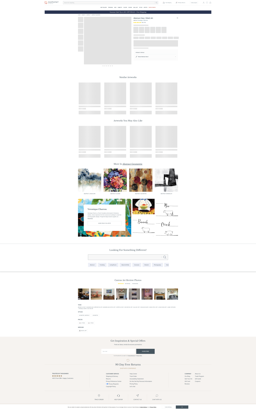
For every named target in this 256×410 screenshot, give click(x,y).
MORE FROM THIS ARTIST (104, 223)
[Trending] (102, 265)
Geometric (95, 315)
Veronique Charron (142, 20)
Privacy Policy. (139, 355)
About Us (197, 374)
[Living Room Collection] (113, 265)
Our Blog (187, 376)
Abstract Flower (115, 193)
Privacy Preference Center (113, 381)
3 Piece (83, 322)
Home (79, 14)
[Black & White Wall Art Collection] (125, 265)
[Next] (180, 98)
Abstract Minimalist (166, 193)
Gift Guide (198, 379)
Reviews (187, 384)
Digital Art (84, 330)
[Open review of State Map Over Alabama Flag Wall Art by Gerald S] (121, 294)
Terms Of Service (131, 355)
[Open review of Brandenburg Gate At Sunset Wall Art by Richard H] (134, 294)
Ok (182, 407)
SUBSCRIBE (145, 351)
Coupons (197, 381)
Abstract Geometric (96, 14)
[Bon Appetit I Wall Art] (144, 206)
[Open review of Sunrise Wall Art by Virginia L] (96, 294)
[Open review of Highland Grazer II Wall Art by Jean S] (172, 294)
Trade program (194, 2)
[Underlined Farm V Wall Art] (167, 229)
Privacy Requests (114, 384)
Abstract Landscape (89, 193)
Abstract (88, 14)
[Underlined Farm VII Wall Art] (167, 209)
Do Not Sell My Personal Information (141, 381)
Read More (90, 218)
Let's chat (132, 386)
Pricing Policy (134, 384)
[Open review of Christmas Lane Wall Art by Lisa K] (159, 294)
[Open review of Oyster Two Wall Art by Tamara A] (109, 294)
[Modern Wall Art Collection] (146, 265)
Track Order (133, 376)
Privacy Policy (153, 407)
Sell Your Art (188, 379)
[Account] (204, 3)
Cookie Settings (143, 407)
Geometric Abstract (84, 315)
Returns (108, 379)
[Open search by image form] (153, 2)
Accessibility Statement (137, 379)
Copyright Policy (111, 386)
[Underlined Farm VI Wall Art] (144, 226)
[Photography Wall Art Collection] (157, 265)
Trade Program (199, 376)
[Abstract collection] (92, 265)
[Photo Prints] (167, 265)
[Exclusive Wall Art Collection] (136, 265)
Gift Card (187, 381)
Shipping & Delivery (112, 376)
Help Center (133, 374)
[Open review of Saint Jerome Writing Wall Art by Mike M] (83, 294)
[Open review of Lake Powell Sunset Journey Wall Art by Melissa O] (147, 294)
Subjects (83, 14)
